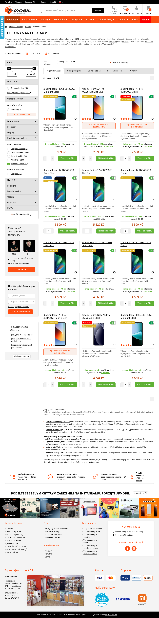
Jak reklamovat (12, 543)
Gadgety (75, 19)
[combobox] (21, 296)
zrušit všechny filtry (22, 214)
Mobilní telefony (16, 26)
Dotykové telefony (54, 429)
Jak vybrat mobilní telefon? (22, 335)
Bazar (135, 19)
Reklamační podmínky (15, 537)
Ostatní (10, 196)
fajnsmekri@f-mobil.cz (19, 263)
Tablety (45, 19)
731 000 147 (21, 259)
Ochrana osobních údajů (16, 549)
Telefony (11, 19)
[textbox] (21, 296)
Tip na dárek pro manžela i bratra (90, 552)
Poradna (8, 2)
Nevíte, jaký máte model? (18, 306)
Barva (10, 207)
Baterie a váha (14, 191)
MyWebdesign (111, 615)
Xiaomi (28, 26)
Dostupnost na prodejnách (18, 92)
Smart (89, 19)
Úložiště (11, 180)
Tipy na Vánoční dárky (92, 528)
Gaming (122, 19)
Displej (10, 132)
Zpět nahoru (94, 462)
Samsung (113, 41)
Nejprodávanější (54, 71)
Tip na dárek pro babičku (90, 535)
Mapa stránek (12, 552)
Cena (9, 62)
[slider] (9, 68)
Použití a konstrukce (17, 138)
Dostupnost (13, 81)
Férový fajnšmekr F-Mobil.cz (56, 528)
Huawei (125, 41)
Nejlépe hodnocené (115, 71)
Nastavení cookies (52, 537)
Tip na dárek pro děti (92, 531)
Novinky (133, 71)
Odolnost (11, 202)
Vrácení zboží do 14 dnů (16, 546)
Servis (47, 557)
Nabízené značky (52, 531)
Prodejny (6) (30, 2)
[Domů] (5, 26)
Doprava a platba (13, 531)
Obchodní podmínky (14, 534)
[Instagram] (134, 548)
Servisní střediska (13, 540)
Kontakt (52, 2)
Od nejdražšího (94, 71)
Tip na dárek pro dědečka (90, 541)
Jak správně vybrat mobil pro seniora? (21, 346)
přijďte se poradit (140, 479)
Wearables (60, 19)
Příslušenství (28, 19)
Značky (43, 2)
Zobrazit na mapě (12, 588)
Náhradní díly (105, 19)
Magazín (18, 2)
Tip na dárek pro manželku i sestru (90, 546)
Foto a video (13, 121)
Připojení (11, 185)
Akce (144, 19)
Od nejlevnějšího (74, 71)
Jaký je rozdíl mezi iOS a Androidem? (21, 339)
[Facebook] (127, 548)
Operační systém (15, 98)
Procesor (11, 127)
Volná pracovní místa (53, 534)
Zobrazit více (10, 46)
